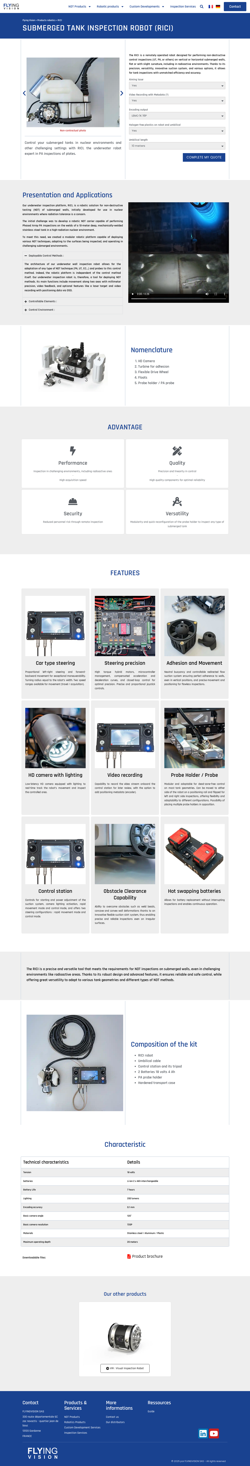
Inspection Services (183, 6)
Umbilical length (138, 140)
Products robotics (46, 20)
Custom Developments (145, 6)
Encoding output (138, 109)
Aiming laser (136, 79)
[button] (202, 6)
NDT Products (77, 6)
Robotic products (108, 6)
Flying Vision (29, 20)
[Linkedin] (203, 1433)
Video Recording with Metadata (148, 94)
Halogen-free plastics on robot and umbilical (155, 125)
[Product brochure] (146, 1256)
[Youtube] (214, 1433)
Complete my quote (204, 157)
